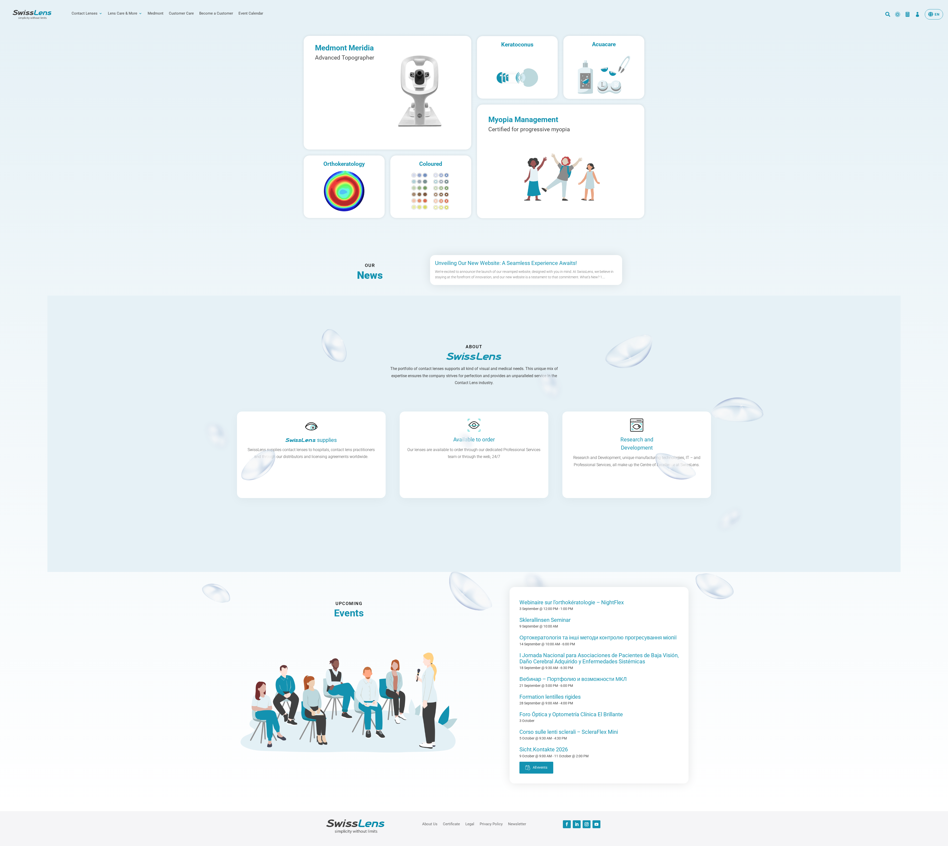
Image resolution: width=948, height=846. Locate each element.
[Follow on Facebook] (567, 824)
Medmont (155, 14)
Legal (469, 824)
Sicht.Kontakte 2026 (543, 749)
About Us (429, 824)
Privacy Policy (491, 824)
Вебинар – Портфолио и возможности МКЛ (573, 679)
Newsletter (517, 824)
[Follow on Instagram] (587, 824)
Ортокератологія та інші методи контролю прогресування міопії (598, 637)
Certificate (451, 824)
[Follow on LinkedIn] (577, 824)
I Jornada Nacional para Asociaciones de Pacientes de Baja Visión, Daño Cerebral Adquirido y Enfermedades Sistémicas (599, 658)
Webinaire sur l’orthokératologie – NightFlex (571, 602)
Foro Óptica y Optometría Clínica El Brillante (571, 714)
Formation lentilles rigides (550, 697)
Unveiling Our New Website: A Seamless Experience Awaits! (506, 263)
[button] (934, 14)
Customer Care (181, 14)
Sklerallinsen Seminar (545, 620)
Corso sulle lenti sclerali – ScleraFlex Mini (568, 732)
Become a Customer (216, 14)
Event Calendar (250, 14)
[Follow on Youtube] (596, 824)
